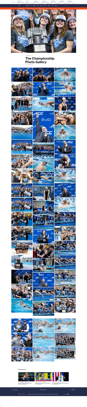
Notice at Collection (56, 394)
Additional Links (60, 8)
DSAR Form (45, 394)
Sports (27, 5)
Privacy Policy (30, 394)
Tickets (49, 5)
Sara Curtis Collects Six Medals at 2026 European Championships (24, 383)
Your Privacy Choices (50, 394)
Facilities (50, 8)
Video (30, 5)
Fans (38, 5)
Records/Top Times (42, 8)
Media (41, 5)
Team (28, 8)
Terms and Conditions (40, 394)
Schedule (36, 8)
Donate (56, 5)
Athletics (34, 5)
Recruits (44, 5)
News (47, 8)
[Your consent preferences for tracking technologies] (1, 405)
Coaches (32, 8)
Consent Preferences (34, 394)
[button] (16, 2)
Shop (52, 5)
